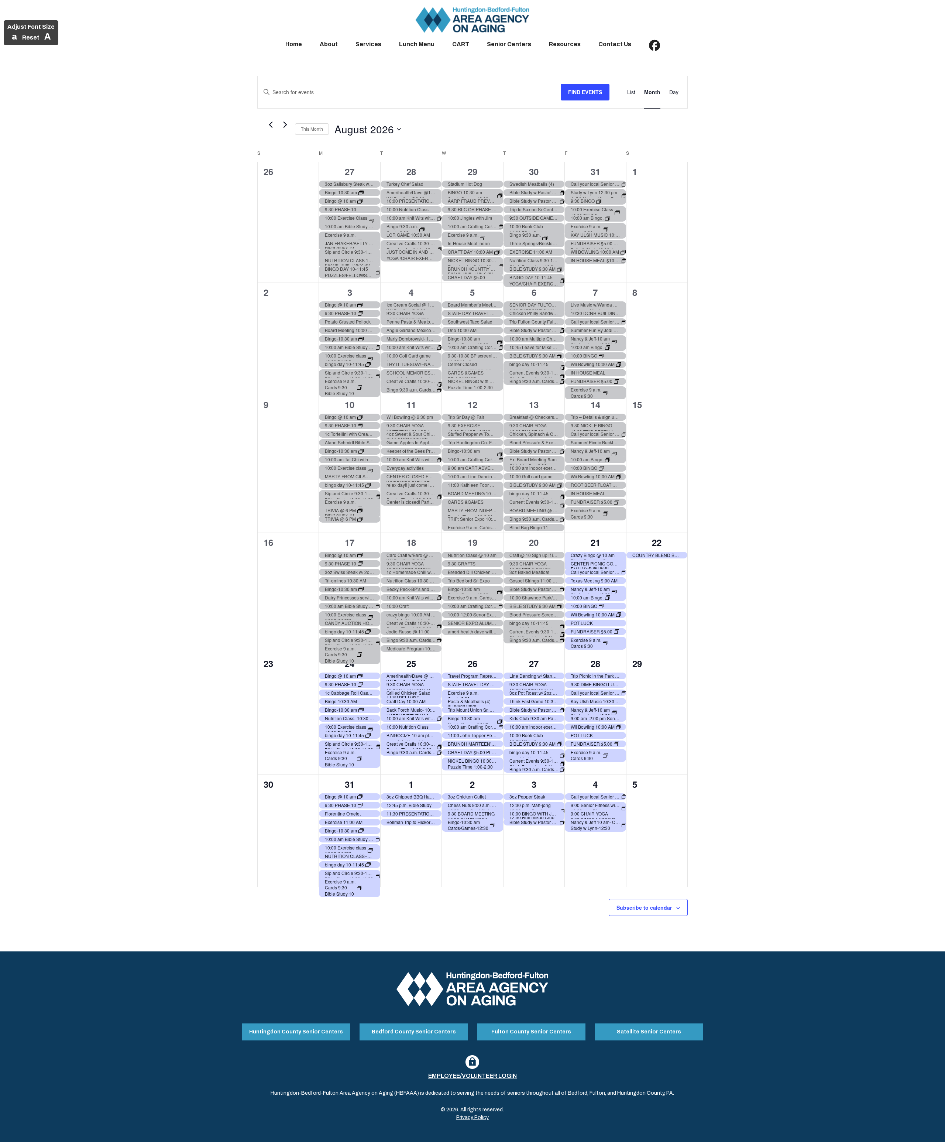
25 (411, 663)
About (329, 44)
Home (293, 44)
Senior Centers (509, 44)
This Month (312, 129)
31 (595, 171)
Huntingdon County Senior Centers (296, 1032)
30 (534, 171)
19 (472, 542)
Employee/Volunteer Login (472, 1076)
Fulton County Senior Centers (531, 1032)
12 (472, 404)
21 (595, 542)
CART (460, 44)
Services (368, 44)
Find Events (585, 92)
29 (472, 171)
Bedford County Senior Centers (414, 1032)
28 (411, 171)
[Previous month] (270, 124)
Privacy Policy (472, 1117)
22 (657, 542)
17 (349, 542)
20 (534, 542)
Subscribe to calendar (644, 907)
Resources (565, 44)
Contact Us (614, 44)
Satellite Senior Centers (649, 1032)
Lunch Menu (416, 44)
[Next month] (285, 124)
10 (349, 404)
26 (472, 663)
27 (349, 171)
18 (411, 542)
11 (411, 404)
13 (534, 404)
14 (595, 404)
